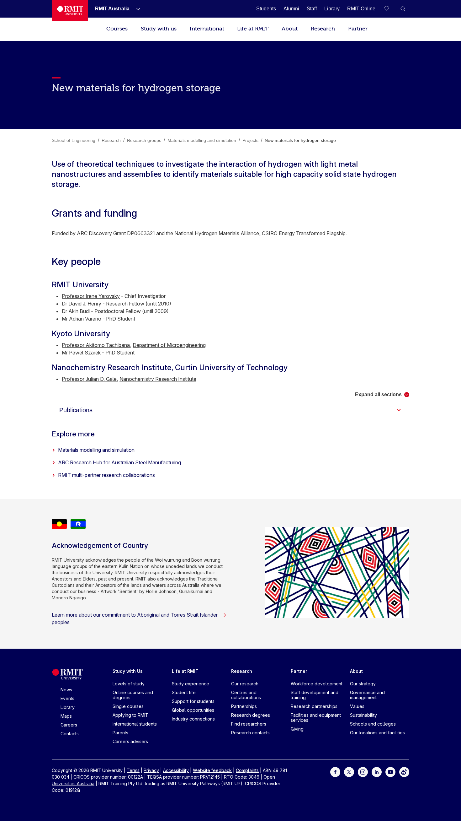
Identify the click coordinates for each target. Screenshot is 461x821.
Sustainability (363, 715)
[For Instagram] (363, 771)
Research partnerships (314, 706)
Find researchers (248, 723)
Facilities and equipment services (316, 717)
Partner (358, 28)
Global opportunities (193, 710)
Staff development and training (314, 695)
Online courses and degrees (133, 695)
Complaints (247, 770)
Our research (244, 683)
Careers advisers (130, 741)
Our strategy (363, 683)
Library (68, 707)
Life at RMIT (252, 28)
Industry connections (193, 718)
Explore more (73, 434)
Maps (66, 716)
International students (135, 723)
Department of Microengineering (169, 345)
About (290, 28)
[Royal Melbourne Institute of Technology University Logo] (70, 10)
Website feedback (212, 770)
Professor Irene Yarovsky (91, 296)
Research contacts (250, 732)
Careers (69, 724)
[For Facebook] (335, 771)
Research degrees (250, 715)
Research (323, 28)
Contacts (70, 733)
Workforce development (316, 683)
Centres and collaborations (246, 695)
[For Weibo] (404, 771)
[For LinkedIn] (377, 771)
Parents (120, 732)
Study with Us (128, 671)
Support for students (193, 701)
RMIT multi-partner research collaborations (106, 475)
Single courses (128, 706)
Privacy (151, 770)
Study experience (190, 683)
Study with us (159, 28)
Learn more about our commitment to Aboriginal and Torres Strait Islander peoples (135, 618)
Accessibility (176, 770)
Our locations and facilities (377, 732)
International (207, 28)
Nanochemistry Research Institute (157, 379)
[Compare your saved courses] (390, 9)
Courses (117, 28)
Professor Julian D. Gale (89, 379)
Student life (184, 692)
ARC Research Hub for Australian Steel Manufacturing (119, 462)
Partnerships (244, 706)
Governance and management (367, 695)
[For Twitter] (349, 771)
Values (357, 706)
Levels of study (129, 683)
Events (67, 698)
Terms (133, 770)
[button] (403, 9)
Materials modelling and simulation (96, 450)
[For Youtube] (390, 771)
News (66, 689)
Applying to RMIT (130, 715)
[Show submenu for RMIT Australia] (135, 9)
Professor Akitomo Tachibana (96, 345)
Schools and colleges (373, 723)
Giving (297, 729)
